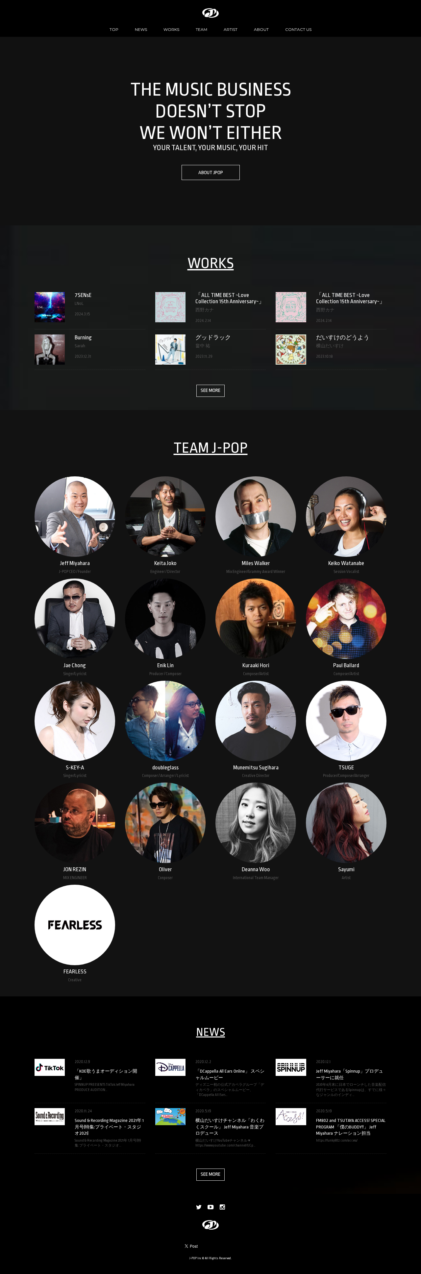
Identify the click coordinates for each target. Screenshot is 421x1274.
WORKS (171, 29)
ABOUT (261, 29)
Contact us (298, 29)
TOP (114, 29)
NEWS (141, 29)
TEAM (201, 29)
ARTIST (230, 29)
